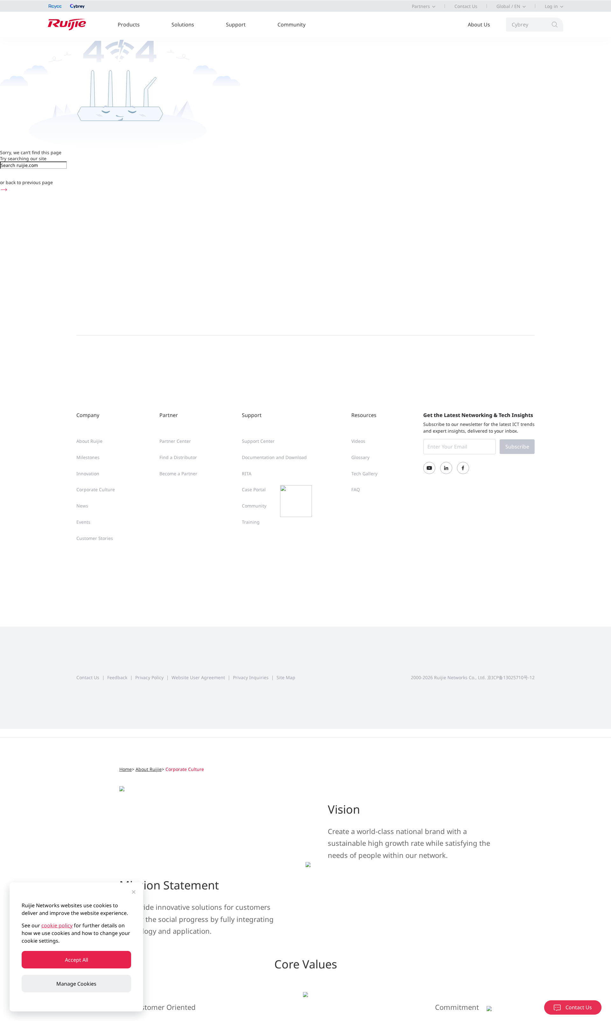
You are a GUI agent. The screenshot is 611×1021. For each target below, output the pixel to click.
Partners (421, 6)
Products (129, 24)
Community (291, 24)
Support (236, 24)
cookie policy (57, 925)
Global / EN (508, 6)
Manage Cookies (76, 983)
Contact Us (465, 6)
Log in (551, 6)
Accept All (76, 959)
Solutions (183, 24)
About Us (479, 24)
